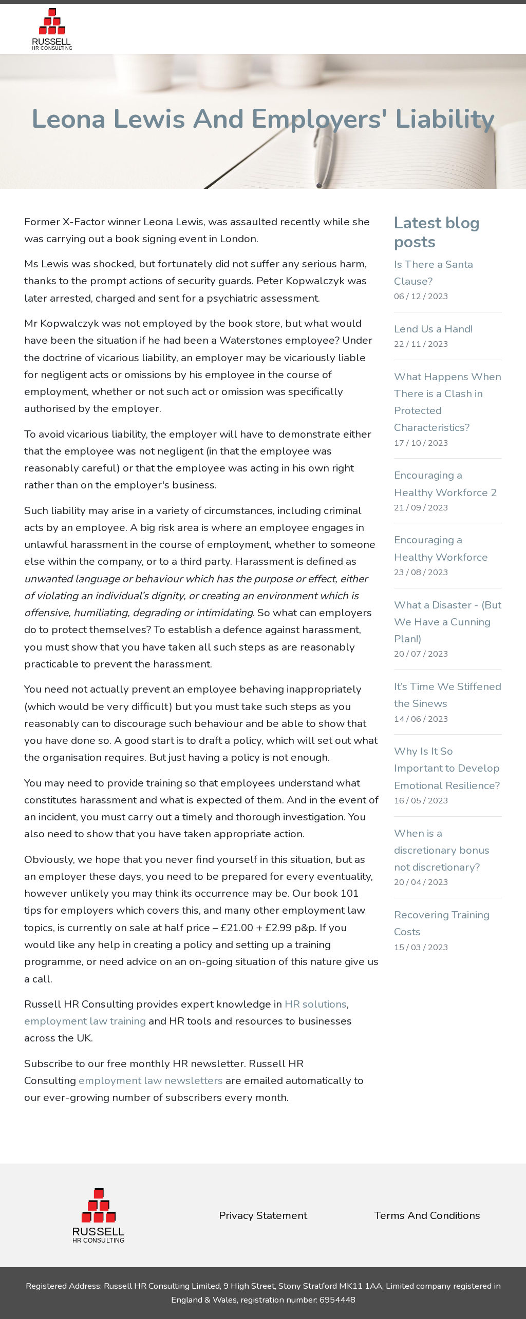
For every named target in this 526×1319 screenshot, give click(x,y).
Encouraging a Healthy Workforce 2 (445, 491)
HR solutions (316, 1004)
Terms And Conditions (427, 1215)
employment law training (85, 1021)
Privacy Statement (263, 1215)
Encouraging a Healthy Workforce (441, 555)
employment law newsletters (151, 1080)
